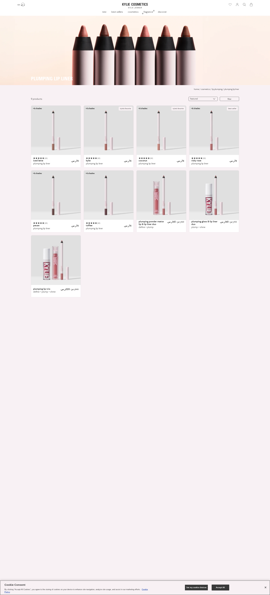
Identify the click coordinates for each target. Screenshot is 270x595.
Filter (229, 99)
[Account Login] (237, 5)
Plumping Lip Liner (231, 89)
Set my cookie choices (196, 587)
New (104, 11)
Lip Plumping (217, 89)
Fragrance (148, 11)
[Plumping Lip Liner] (56, 130)
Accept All (220, 587)
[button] (244, 5)
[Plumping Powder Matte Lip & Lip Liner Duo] (161, 195)
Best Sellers (117, 11)
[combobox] (203, 99)
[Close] (265, 587)
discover (162, 11)
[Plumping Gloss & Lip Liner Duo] (214, 195)
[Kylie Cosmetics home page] (135, 5)
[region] (135, 587)
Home (196, 89)
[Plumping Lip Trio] (56, 260)
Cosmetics (133, 11)
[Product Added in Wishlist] (230, 4)
